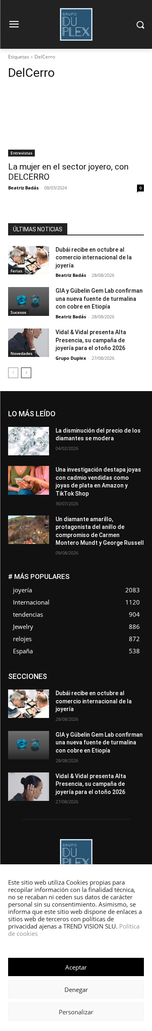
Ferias (16, 271)
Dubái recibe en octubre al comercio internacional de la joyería (94, 257)
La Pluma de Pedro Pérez (87, 692)
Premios (99, 704)
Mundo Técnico (88, 698)
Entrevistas (21, 153)
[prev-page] (13, 373)
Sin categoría (97, 710)
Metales (134, 692)
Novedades (21, 353)
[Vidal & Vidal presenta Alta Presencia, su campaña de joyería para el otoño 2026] (28, 342)
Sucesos (18, 312)
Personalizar (76, 1012)
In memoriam (33, 692)
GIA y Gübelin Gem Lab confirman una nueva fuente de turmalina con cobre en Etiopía (99, 298)
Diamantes (100, 673)
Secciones (131, 704)
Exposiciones (69, 686)
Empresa (133, 673)
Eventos (134, 679)
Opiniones (31, 704)
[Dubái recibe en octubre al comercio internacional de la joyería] (28, 260)
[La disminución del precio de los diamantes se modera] (28, 441)
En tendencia (65, 679)
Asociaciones (63, 673)
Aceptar (76, 967)
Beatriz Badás (23, 188)
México (51, 698)
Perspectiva (66, 704)
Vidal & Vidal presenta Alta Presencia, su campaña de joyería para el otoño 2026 (91, 340)
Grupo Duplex (71, 358)
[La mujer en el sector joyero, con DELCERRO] (76, 122)
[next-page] (26, 373)
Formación (131, 686)
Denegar (76, 989)
